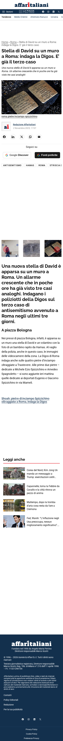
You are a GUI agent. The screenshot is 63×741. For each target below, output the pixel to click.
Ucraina (54, 17)
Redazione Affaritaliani (24, 124)
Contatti (7, 695)
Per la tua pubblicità (13, 709)
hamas (30, 165)
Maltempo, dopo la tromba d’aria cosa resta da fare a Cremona (41, 506)
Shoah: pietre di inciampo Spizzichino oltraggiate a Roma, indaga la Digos (25, 400)
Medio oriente (20, 17)
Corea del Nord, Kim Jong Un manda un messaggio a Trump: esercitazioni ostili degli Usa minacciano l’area (42, 474)
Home (5, 42)
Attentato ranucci (39, 17)
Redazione (9, 704)
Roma (13, 42)
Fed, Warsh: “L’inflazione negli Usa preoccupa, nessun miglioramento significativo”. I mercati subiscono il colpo (43, 522)
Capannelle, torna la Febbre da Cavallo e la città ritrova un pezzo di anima (43, 490)
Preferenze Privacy (31, 738)
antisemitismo (12, 165)
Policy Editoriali (11, 700)
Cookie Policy (31, 734)
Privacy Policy (31, 729)
